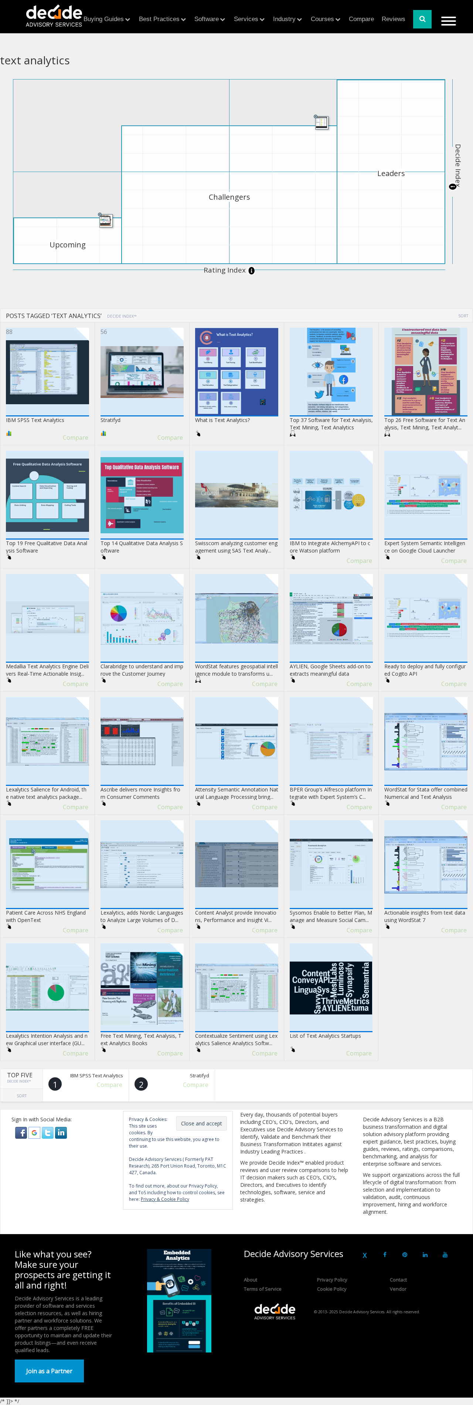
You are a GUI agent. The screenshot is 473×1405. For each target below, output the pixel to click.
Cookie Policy (332, 1289)
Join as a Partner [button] (49, 1371)
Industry (284, 19)
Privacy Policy (332, 1279)
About (250, 1279)
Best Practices (159, 19)
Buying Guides (104, 19)
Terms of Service (263, 1289)
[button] (21, 1132)
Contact (398, 1279)
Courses (322, 19)
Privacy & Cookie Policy (165, 1199)
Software (206, 19)
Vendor (398, 1289)
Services (246, 19)
